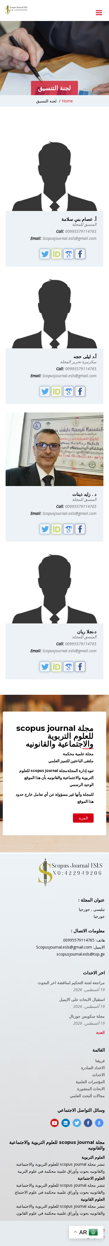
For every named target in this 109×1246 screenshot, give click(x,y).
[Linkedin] (65, 1123)
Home (67, 101)
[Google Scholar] (99, 1123)
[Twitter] (77, 1123)
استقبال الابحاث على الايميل (82, 999)
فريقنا (100, 1060)
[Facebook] (88, 1123)
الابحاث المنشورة (91, 1088)
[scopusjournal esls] (16, 10)
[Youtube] (54, 1123)
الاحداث (98, 1074)
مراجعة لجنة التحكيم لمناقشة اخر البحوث (71, 982)
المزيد (100, 1032)
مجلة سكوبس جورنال (87, 1016)
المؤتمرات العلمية (90, 1081)
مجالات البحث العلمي (87, 1095)
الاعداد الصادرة (93, 1067)
